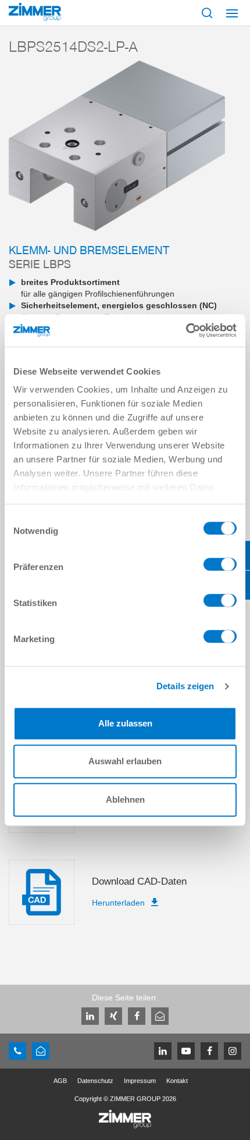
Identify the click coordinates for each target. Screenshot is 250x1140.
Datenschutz (95, 1080)
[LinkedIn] (90, 1016)
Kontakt (177, 1080)
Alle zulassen (125, 723)
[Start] (35, 12)
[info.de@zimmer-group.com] (40, 1051)
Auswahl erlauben (125, 761)
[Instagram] (232, 1051)
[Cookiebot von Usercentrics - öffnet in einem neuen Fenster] (186, 330)
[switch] (220, 567)
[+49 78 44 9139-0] (17, 1051)
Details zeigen (185, 686)
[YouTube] (186, 1051)
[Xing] (113, 1016)
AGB (60, 1080)
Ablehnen (125, 799)
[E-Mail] (160, 1016)
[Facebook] (136, 1016)
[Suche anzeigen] (207, 13)
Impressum (140, 1080)
